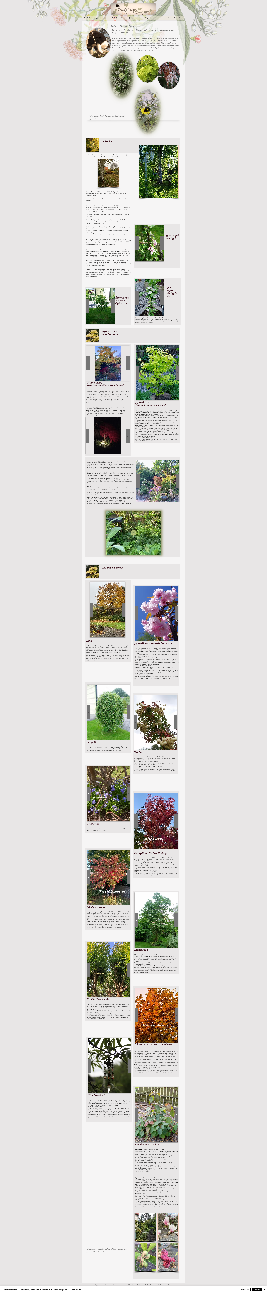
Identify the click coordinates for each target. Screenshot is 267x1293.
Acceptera (257, 1290)
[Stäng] (264, 1289)
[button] (131, 97)
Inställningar (245, 1290)
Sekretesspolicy (76, 1290)
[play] (158, 227)
